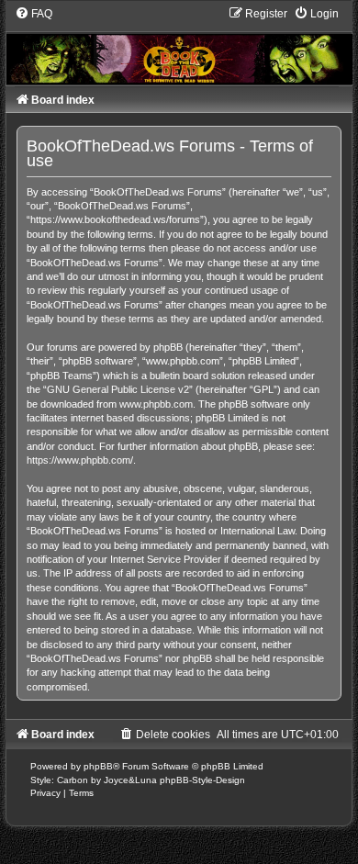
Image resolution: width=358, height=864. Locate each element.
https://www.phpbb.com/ (80, 460)
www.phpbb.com (156, 404)
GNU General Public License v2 (118, 389)
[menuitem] (33, 13)
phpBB (98, 766)
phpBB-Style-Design (202, 780)
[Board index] (178, 45)
